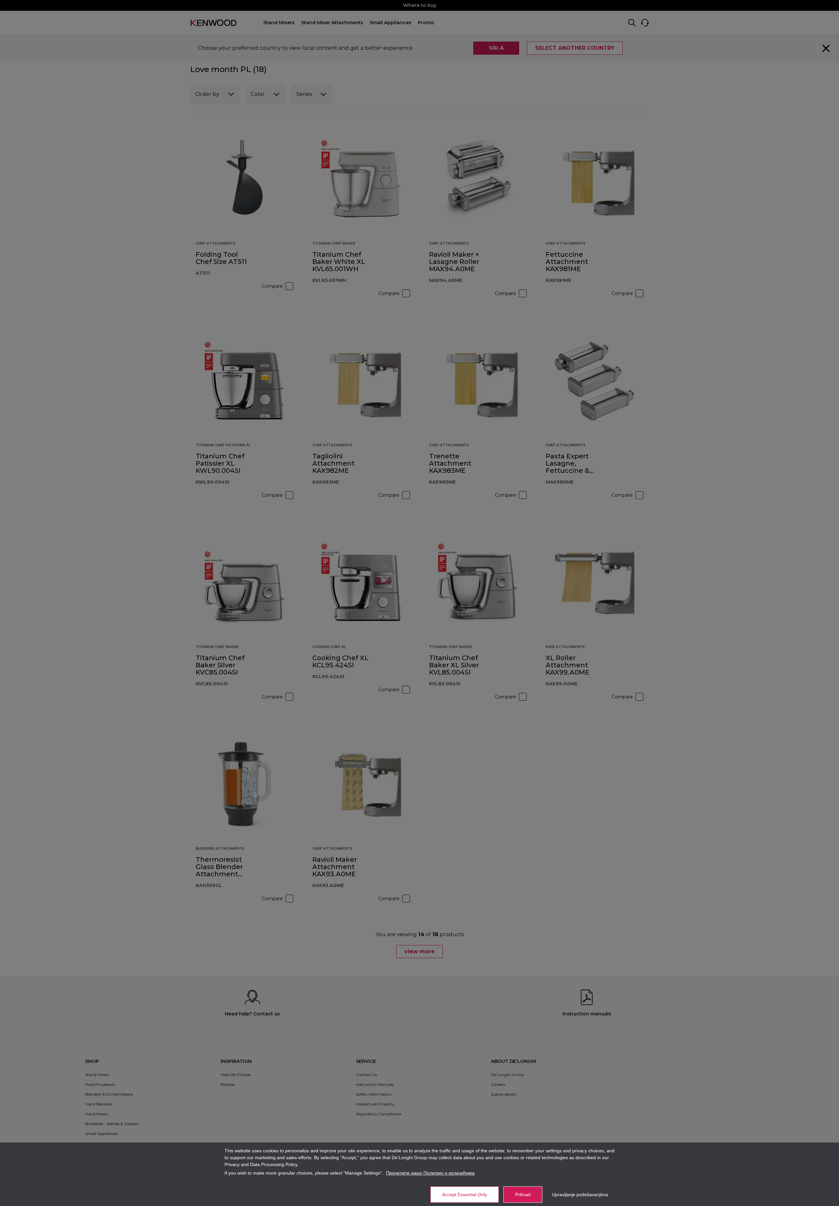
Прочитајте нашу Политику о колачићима (430, 1173)
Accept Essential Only (464, 1194)
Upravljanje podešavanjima (580, 1194)
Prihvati (523, 1194)
